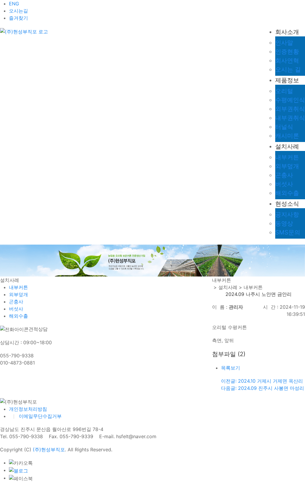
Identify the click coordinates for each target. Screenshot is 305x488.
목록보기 (230, 368)
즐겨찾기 (18, 18)
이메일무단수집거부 (40, 416)
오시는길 (18, 11)
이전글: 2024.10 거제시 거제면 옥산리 (262, 381)
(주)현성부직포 (49, 450)
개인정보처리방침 (28, 409)
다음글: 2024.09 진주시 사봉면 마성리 (262, 388)
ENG (14, 4)
